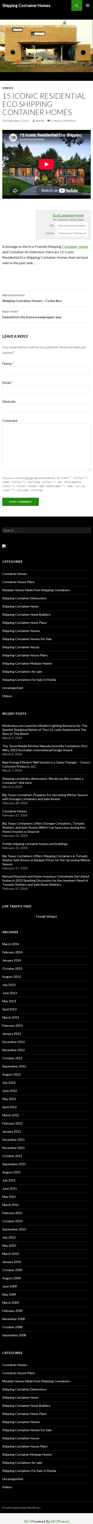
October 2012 (12, 1058)
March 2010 (10, 1254)
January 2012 (11, 1131)
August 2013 (11, 977)
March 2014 (10, 944)
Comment (10, 420)
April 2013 (9, 1009)
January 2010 (11, 1262)
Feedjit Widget (46, 916)
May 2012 (9, 1099)
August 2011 (11, 1172)
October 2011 (12, 1156)
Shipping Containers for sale (22, 671)
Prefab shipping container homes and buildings (35, 844)
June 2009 (9, 1286)
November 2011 (13, 1148)
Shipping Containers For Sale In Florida (29, 680)
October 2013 (12, 968)
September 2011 (14, 1164)
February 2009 (12, 1311)
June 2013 (9, 993)
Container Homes (14, 574)
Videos (7, 88)
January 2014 (11, 960)
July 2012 (9, 1082)
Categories (12, 561)
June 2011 (9, 1188)
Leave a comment (63, 120)
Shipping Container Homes (26, 5)
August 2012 (11, 1074)
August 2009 (11, 1278)
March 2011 (10, 1205)
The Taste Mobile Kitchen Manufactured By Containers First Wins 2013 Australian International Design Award (45, 748)
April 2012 (9, 1107)
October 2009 (12, 1270)
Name (8, 363)
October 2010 (12, 1221)
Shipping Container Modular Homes (27, 663)
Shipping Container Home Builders (26, 614)
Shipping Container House (20, 647)
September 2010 (14, 1229)
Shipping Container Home (20, 606)
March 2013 (10, 1017)
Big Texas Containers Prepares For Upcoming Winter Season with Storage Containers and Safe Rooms (45, 797)
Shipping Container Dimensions (24, 598)
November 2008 (13, 1319)
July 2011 (9, 1180)
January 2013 (11, 1034)
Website (9, 401)
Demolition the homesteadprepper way (31, 314)
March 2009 (10, 1302)
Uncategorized (12, 688)
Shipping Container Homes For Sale (27, 639)
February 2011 (12, 1213)
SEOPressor (60, 1521)
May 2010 (9, 1245)
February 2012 (12, 1123)
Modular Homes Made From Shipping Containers (36, 590)
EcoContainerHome (68, 215)
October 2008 (12, 1327)
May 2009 (9, 1294)
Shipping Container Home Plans (24, 622)
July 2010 (9, 1237)
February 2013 (12, 1025)
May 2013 (9, 1001)
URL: (52, 225)
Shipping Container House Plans (25, 655)
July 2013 (9, 985)
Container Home (75, 246)
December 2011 (13, 1139)
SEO (27, 1521)
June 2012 (9, 1091)
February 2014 (12, 952)
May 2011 (9, 1197)
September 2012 (14, 1066)
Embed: (50, 233)
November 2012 (13, 1050)
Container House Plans (18, 582)
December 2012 (13, 1042)
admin (39, 120)
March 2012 (10, 1115)
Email (7, 382)
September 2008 (14, 1335)
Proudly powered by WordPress (21, 1507)
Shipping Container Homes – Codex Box (32, 298)
